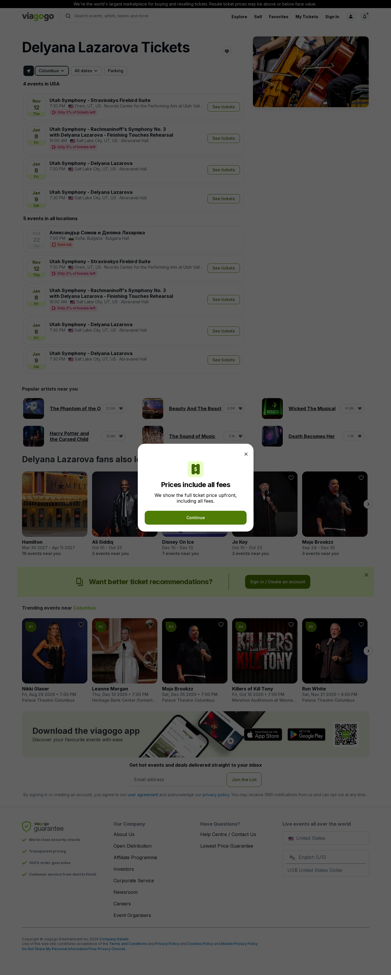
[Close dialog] (246, 454)
